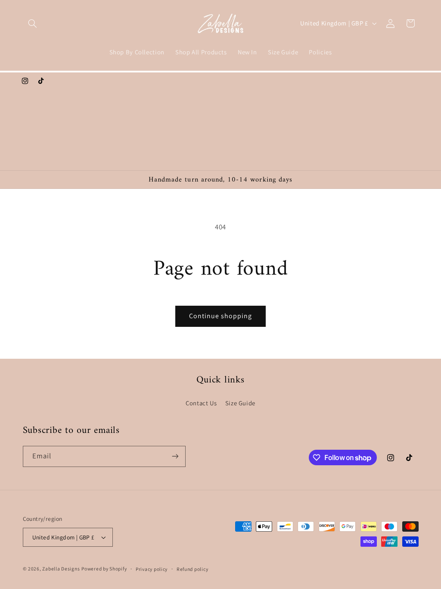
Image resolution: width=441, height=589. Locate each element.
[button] (33, 23)
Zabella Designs (61, 568)
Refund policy (192, 569)
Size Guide (240, 403)
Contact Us (201, 403)
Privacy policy (152, 569)
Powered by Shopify (104, 568)
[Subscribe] (175, 456)
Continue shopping (220, 315)
